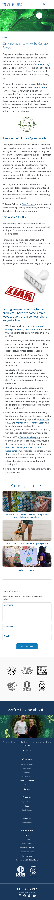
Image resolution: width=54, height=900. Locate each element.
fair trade (40, 326)
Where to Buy (27, 776)
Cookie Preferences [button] (27, 852)
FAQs (27, 835)
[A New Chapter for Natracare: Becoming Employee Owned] (27, 726)
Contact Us (27, 839)
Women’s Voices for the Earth (30, 422)
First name (9, 626)
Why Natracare (27, 764)
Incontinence (27, 822)
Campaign (27, 781)
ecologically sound (14, 329)
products (40, 87)
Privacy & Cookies (27, 848)
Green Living (9, 37)
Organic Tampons (27, 802)
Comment (8, 605)
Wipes (27, 814)
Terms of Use (27, 856)
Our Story (27, 768)
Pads (27, 806)
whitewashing (42, 64)
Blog (27, 785)
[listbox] (27, 732)
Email (7, 636)
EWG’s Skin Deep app (29, 437)
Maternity (27, 818)
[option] (27, 732)
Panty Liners (27, 810)
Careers (27, 789)
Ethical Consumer (14, 447)
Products (27, 772)
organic (31, 326)
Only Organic (28, 204)
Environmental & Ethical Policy (27, 860)
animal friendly (31, 329)
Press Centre (27, 843)
